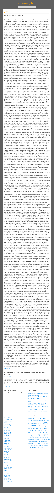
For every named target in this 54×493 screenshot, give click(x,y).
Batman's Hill (32, 423)
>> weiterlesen (7, 368)
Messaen (29, 439)
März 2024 (6, 427)
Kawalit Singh (30, 435)
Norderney (38, 439)
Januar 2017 (7, 478)
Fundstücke (30, 408)
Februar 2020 (7, 456)
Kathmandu (43, 433)
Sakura (45, 441)
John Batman (33, 432)
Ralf (28, 441)
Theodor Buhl (44, 445)
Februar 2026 (7, 418)
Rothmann (42, 441)
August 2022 (7, 443)
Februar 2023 (7, 440)
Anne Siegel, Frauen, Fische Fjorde (36, 404)
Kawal (49, 432)
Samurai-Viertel (30, 443)
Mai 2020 (6, 453)
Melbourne (37, 437)
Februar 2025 (7, 424)
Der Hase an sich (32, 392)
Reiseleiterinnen (34, 441)
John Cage (37, 432)
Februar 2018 (7, 473)
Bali (45, 420)
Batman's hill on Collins (38, 423)
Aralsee (43, 418)
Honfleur (38, 430)
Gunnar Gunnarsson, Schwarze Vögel (37, 403)
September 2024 (8, 426)
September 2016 (8, 481)
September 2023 (8, 435)
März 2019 (6, 465)
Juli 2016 (6, 483)
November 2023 (8, 432)
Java (29, 433)
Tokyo (30, 447)
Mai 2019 (6, 462)
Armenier (31, 420)
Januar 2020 (7, 457)
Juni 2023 (6, 437)
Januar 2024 (7, 430)
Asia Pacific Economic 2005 (38, 420)
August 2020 (7, 451)
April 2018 (6, 472)
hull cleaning (46, 430)
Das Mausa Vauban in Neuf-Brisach (36, 409)
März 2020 (6, 454)
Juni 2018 (6, 470)
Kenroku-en (34, 435)
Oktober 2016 (7, 480)
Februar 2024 (7, 429)
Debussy (37, 426)
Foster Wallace (38, 428)
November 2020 (8, 449)
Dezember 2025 (8, 419)
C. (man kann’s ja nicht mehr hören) (14, 15)
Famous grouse (44, 426)
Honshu (42, 430)
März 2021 (6, 446)
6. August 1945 (30, 418)
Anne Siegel (37, 418)
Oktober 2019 (7, 459)
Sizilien (44, 443)
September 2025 (8, 421)
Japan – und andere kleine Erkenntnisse (37, 411)
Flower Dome (30, 428)
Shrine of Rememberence (38, 443)
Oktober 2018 (7, 468)
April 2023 (6, 438)
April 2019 (6, 464)
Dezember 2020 (8, 448)
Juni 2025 (6, 422)
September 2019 (8, 461)
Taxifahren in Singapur (36, 445)
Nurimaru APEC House (46, 439)
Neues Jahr (33, 439)
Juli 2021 (6, 445)
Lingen (39, 435)
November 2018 (8, 467)
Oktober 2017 (7, 476)
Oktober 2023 (7, 434)
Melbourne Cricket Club (44, 437)
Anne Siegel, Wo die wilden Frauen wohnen (38, 406)
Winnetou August (38, 447)
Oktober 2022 (7, 441)
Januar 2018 (7, 475)
